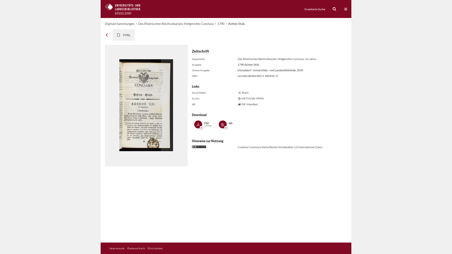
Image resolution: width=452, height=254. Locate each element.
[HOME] (125, 9)
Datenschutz (136, 248)
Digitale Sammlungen (120, 24)
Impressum (117, 248)
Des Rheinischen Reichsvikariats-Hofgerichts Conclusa (176, 24)
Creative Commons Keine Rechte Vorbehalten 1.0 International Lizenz (280, 147)
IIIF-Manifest (250, 104)
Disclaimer (155, 248)
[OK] (334, 9)
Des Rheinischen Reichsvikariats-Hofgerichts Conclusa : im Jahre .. (277, 59)
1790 (220, 24)
